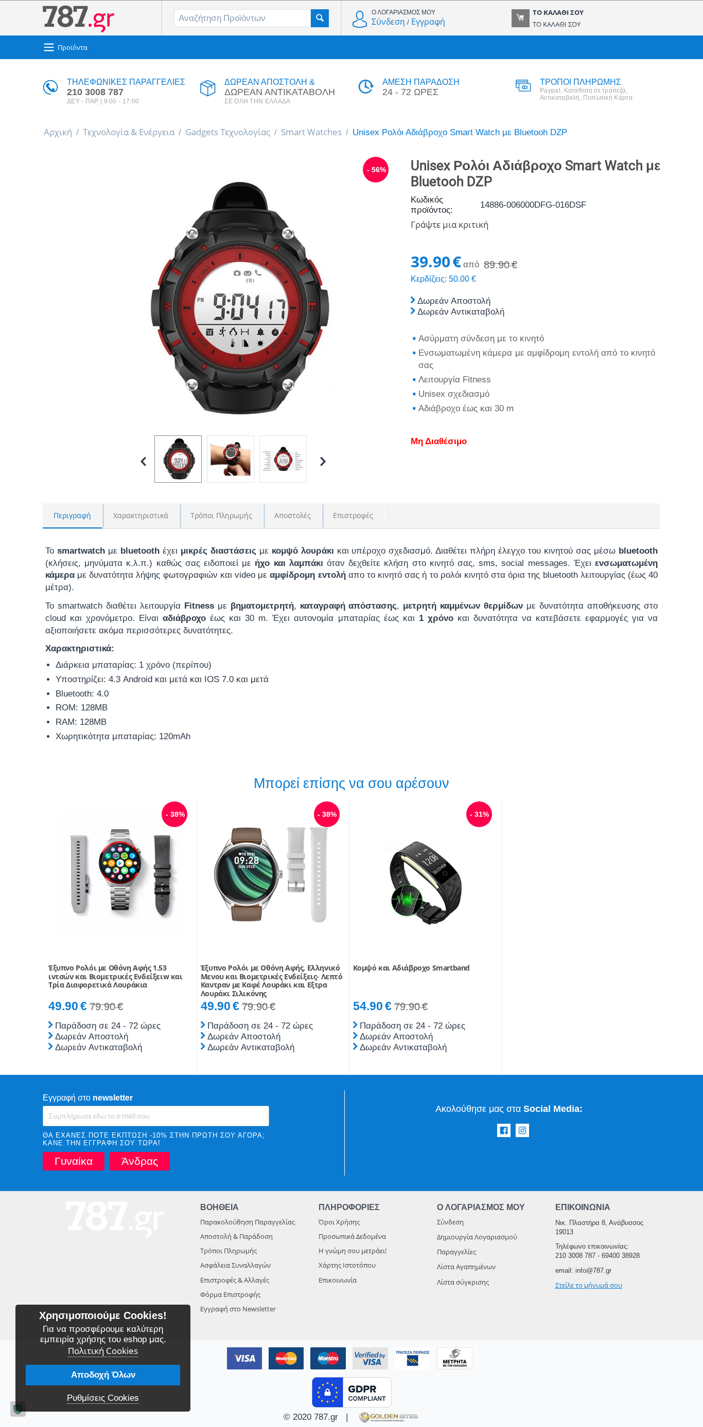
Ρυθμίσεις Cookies (103, 1398)
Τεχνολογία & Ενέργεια (128, 132)
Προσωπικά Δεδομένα (352, 1236)
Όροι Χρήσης (339, 1222)
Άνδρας (139, 1161)
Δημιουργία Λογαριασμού (477, 1236)
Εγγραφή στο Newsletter (238, 1308)
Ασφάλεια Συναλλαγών (235, 1265)
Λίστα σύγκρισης (463, 1282)
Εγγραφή (428, 21)
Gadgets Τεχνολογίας (227, 132)
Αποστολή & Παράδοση (236, 1236)
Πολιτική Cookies (103, 1351)
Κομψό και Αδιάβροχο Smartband (411, 968)
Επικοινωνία (338, 1280)
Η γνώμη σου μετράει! (352, 1250)
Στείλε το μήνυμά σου (588, 1285)
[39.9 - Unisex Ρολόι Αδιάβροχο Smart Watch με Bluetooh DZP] (233, 299)
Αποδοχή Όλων (103, 1375)
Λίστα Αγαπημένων (466, 1266)
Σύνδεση (388, 21)
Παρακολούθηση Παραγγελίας (247, 1222)
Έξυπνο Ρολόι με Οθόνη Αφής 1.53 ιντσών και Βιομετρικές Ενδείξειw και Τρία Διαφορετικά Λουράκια (115, 977)
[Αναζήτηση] (320, 18)
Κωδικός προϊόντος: (432, 205)
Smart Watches (311, 132)
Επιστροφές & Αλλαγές (234, 1280)
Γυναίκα (74, 1161)
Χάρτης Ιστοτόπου (347, 1265)
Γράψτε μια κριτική (449, 224)
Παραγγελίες (456, 1251)
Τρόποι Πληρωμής (228, 1250)
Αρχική (58, 132)
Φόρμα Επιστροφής (230, 1294)
